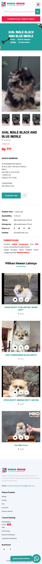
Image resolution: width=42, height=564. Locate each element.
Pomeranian (24, 42)
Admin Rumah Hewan (21, 558)
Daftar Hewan (24, 39)
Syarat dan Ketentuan (9, 538)
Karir (3, 527)
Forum (4, 524)
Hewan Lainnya (7, 511)
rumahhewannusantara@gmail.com (21, 485)
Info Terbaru (6, 530)
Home (12, 39)
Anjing (13, 42)
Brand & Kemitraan (8, 534)
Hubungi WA (11, 195)
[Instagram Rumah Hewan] (4, 549)
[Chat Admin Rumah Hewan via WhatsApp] (36, 558)
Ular (3, 503)
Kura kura (5, 507)
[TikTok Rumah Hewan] (10, 549)
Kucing (4, 500)
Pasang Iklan (6, 521)
